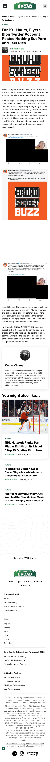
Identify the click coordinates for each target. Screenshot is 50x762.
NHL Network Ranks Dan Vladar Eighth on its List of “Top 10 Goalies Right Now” (24, 446)
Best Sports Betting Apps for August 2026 (24, 652)
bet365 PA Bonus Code (14, 660)
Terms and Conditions (14, 606)
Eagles (7, 623)
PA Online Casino (12, 677)
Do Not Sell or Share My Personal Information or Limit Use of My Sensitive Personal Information (25, 745)
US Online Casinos (12, 673)
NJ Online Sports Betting (15, 664)
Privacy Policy (10, 602)
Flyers (5, 24)
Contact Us (25, 585)
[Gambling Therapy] (32, 754)
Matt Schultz (10, 454)
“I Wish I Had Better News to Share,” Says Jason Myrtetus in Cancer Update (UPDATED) (23, 472)
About (11, 581)
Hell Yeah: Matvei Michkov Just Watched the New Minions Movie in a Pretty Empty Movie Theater (24, 497)
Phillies (7, 627)
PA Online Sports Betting (15, 656)
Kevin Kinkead (18, 49)
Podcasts (38, 581)
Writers (27, 581)
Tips (19, 581)
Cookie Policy (10, 610)
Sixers (7, 631)
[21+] (14, 753)
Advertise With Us (23, 558)
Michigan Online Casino (14, 685)
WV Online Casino (12, 689)
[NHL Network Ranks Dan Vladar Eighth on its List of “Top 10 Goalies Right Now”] (25, 417)
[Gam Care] (22, 753)
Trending (8, 643)
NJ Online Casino (12, 681)
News (6, 619)
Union (6, 639)
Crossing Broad (11, 594)
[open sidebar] (5, 6)
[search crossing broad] (45, 6)
